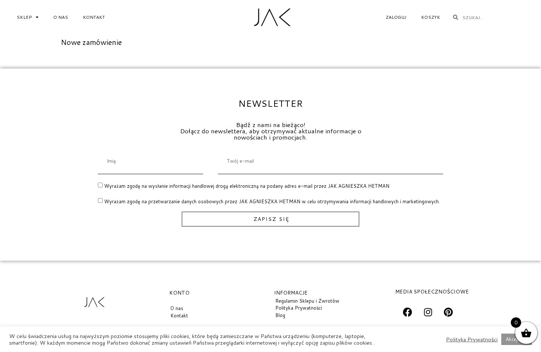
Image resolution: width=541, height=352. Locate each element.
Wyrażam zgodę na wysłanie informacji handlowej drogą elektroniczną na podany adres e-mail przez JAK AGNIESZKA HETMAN (246, 186)
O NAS (60, 17)
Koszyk (430, 17)
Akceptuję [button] (516, 339)
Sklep (24, 17)
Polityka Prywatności (472, 339)
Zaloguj (396, 17)
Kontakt (94, 17)
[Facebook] (408, 312)
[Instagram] (428, 312)
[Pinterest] (448, 312)
